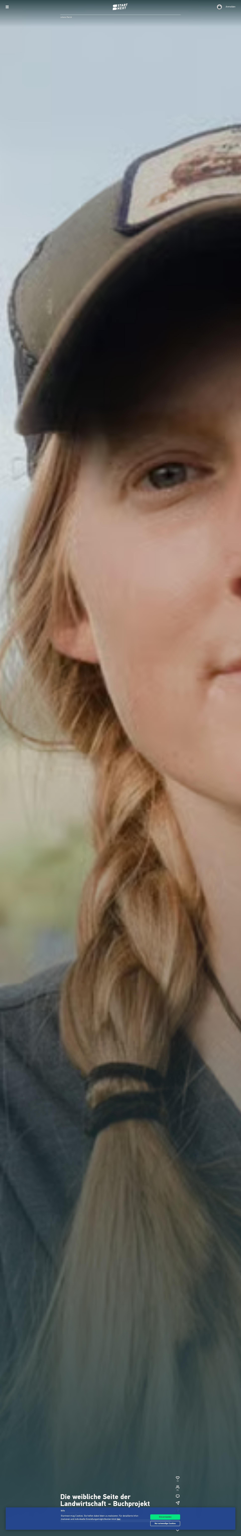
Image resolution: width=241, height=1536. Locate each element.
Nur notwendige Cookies (165, 1524)
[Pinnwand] (177, 1496)
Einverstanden (165, 1517)
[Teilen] (177, 1503)
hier (119, 1519)
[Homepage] (120, 7)
